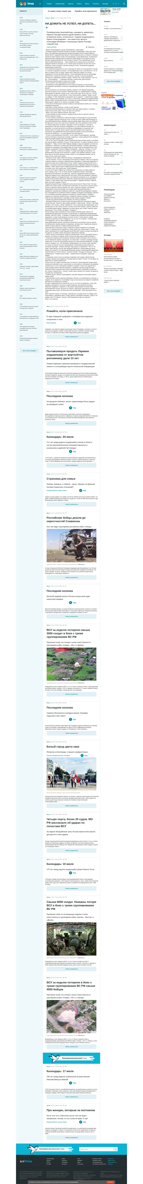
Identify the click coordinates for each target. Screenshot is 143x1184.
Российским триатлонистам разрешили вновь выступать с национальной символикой (27, 104)
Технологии (80, 1164)
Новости (70, 3)
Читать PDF (115, 12)
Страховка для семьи (61, 478)
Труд (78, 323)
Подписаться (115, 1149)
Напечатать (91, 47)
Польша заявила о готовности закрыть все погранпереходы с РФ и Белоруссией (29, 57)
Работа (79, 3)
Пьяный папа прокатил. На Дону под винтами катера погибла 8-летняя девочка (29, 201)
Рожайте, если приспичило (86, 11)
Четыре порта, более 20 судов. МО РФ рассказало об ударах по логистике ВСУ (70, 823)
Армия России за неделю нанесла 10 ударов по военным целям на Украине (29, 223)
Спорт (78, 1158)
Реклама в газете (97, 1160)
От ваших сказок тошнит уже (59, 11)
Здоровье (79, 1160)
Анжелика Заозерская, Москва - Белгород (58, 755)
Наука (78, 1162)
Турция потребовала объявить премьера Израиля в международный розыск (29, 80)
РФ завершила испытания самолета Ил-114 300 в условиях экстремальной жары (29, 45)
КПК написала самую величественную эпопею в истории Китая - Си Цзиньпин (113, 258)
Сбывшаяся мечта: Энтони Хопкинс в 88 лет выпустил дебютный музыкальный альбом (29, 69)
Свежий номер (59, 3)
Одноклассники (112, 1162)
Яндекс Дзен (111, 1160)
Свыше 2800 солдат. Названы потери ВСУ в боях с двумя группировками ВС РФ (29, 235)
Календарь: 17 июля (60, 1071)
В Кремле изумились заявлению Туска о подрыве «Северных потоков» (28, 179)
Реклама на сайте (97, 1158)
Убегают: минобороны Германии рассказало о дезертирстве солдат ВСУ (29, 21)
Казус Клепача (108, 60)
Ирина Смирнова (51, 322)
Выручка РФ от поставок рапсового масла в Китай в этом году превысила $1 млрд (29, 33)
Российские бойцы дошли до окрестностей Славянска (66, 519)
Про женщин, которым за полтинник (71, 1110)
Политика (96, 3)
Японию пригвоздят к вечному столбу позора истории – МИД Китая (113, 270)
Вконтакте (111, 1158)
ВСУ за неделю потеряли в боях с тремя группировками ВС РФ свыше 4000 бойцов (71, 986)
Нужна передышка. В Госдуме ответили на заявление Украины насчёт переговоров (28, 126)
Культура (105, 3)
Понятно (110, 1182)
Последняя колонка (60, 396)
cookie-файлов (74, 1182)
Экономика (64, 1162)
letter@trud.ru (80, 1180)
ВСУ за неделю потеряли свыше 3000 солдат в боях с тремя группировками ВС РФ (68, 633)
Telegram (110, 1164)
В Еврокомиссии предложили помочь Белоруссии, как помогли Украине (113, 154)
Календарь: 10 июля (60, 863)
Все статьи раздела (29, 350)
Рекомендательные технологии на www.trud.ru (99, 1163)
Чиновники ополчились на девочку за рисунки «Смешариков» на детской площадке (29, 137)
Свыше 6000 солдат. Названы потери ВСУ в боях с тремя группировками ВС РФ (71, 905)
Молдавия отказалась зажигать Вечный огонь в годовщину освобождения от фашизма (28, 92)
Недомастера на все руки (112, 164)
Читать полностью (71, 336)
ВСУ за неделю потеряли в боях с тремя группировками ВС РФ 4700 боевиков (28, 246)
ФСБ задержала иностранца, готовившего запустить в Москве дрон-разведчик (28, 328)
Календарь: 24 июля (60, 436)
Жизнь (87, 3)
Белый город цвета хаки (63, 746)
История (49, 1164)
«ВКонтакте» (81, 564)
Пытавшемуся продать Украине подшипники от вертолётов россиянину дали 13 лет (68, 355)
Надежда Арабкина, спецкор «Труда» (57, 490)
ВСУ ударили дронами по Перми (28, 298)
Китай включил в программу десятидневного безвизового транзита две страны (27, 278)
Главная (49, 3)
